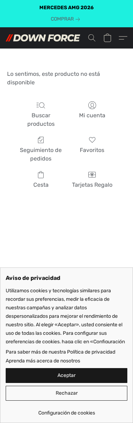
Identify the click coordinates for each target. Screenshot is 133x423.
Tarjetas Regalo (92, 184)
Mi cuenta (92, 115)
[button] (45, 38)
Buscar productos (41, 119)
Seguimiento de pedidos (41, 154)
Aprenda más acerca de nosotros (43, 361)
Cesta (41, 184)
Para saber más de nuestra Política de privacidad (60, 352)
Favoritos (92, 150)
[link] (67, 19)
